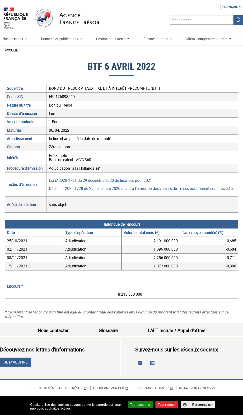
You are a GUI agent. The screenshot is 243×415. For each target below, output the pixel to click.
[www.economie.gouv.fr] (15, 18)
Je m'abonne (16, 362)
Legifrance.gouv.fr (152, 388)
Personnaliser (202, 404)
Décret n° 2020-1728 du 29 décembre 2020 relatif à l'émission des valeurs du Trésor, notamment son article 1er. (141, 188)
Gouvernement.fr (108, 388)
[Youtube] (141, 364)
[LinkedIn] (153, 364)
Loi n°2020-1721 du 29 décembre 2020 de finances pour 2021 (100, 180)
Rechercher (238, 20)
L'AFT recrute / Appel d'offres (177, 330)
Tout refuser (167, 404)
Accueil (11, 50)
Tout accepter (140, 404)
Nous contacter (53, 330)
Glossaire (108, 330)
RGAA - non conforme (197, 388)
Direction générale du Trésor (56, 388)
